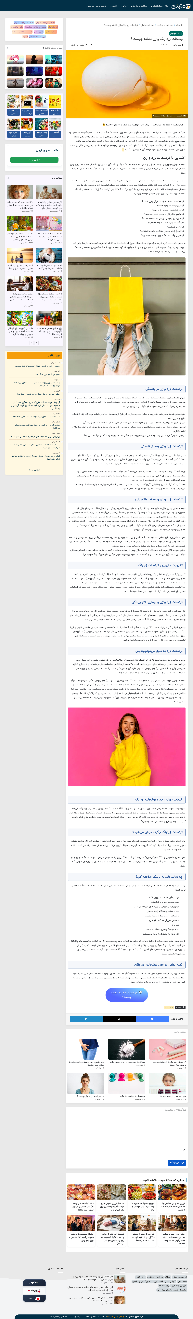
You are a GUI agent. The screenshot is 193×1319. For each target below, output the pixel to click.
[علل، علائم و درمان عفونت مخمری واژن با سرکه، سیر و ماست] (85, 1049)
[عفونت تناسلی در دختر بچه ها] (167, 1083)
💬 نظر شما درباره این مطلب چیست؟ (127, 995)
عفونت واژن (169, 1007)
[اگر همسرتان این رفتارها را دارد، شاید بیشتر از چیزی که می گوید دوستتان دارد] (49, 192)
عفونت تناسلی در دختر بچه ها (173, 1096)
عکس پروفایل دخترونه (35, 27)
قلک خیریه (158, 1281)
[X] (119, 1019)
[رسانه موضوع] (34, 1282)
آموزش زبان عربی (179, 1285)
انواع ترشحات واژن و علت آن (132, 1096)
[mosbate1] (181, 6)
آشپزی (114, 6)
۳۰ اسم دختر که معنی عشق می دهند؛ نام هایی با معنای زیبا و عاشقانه (20, 205)
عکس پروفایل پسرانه (22, 31)
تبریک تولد (53, 27)
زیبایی (125, 6)
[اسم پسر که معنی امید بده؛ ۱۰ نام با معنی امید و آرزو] (49, 255)
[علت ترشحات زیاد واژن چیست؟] (85, 1083)
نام (185, 1149)
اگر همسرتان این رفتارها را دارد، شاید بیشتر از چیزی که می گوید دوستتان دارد (49, 205)
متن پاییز (38, 31)
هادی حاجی (177, 45)
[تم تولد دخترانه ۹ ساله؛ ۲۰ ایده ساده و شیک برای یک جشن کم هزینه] (49, 223)
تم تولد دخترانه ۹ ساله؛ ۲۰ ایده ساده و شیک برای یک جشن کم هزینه (50, 236)
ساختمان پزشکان (155, 1277)
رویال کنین (140, 1277)
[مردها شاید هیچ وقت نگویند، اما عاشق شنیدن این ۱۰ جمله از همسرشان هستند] (20, 283)
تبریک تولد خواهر (37, 36)
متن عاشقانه (17, 27)
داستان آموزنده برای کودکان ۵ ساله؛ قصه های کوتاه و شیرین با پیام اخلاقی (20, 331)
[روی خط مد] (34, 1290)
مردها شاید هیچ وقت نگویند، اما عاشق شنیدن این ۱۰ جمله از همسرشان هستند (21, 298)
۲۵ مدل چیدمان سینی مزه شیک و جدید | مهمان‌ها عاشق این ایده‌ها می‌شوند (50, 296)
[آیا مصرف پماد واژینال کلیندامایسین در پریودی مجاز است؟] (167, 1049)
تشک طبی (182, 1281)
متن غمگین (51, 31)
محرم (25, 36)
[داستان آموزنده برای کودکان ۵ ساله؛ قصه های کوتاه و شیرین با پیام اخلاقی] (20, 318)
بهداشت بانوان (147, 25)
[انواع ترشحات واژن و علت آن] (126, 1083)
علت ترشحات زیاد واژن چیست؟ (90, 1096)
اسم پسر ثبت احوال (45, 22)
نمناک (168, 1277)
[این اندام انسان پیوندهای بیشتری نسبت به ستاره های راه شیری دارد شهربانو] (119, 1290)
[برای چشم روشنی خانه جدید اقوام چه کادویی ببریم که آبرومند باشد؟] (49, 318)
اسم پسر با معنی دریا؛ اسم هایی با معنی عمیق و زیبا (20, 267)
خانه (167, 6)
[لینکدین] (86, 1019)
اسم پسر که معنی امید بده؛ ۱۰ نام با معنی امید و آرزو (49, 267)
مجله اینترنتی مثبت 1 (116, 1316)
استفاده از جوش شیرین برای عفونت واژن (127, 1062)
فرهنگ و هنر (101, 6)
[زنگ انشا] (34, 1298)
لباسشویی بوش (180, 1277)
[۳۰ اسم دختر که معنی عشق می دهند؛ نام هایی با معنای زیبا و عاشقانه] (20, 192)
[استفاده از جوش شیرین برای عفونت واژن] (126, 1049)
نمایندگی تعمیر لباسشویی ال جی (172, 1290)
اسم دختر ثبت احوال (24, 22)
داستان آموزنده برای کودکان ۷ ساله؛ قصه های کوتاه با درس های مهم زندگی (20, 236)
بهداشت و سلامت (140, 6)
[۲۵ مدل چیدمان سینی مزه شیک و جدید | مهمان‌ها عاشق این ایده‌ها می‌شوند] (49, 283)
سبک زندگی (158, 6)
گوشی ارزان (170, 1281)
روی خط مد (164, 1285)
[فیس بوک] (152, 1019)
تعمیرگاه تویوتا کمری (141, 1281)
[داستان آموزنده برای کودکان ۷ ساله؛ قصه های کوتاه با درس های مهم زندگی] (20, 223)
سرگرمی (90, 6)
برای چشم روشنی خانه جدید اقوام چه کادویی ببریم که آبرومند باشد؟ (49, 331)
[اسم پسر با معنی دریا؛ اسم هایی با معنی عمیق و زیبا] (20, 255)
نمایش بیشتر (34, 159)
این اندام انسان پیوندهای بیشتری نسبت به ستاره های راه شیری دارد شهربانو (90, 1289)
